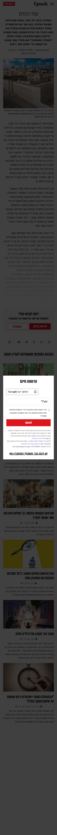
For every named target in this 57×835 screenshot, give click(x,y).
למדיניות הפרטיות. (38, 438)
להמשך (28, 423)
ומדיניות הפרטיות (27, 444)
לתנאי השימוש (39, 444)
